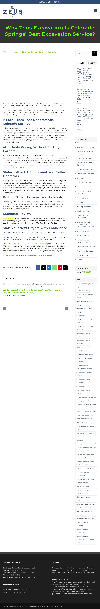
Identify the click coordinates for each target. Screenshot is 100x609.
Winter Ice (81, 260)
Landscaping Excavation (82, 216)
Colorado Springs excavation (82, 313)
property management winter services (85, 463)
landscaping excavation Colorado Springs (85, 427)
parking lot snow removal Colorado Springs (86, 449)
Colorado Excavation (35, 255)
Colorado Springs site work (84, 320)
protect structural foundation (83, 473)
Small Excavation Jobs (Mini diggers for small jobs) (88, 113)
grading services (84, 207)
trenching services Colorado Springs (83, 524)
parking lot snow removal (86, 444)
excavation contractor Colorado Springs (84, 380)
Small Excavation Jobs (86, 247)
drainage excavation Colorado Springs (84, 360)
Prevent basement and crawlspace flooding (85, 456)
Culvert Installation (85, 169)
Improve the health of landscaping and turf (84, 417)
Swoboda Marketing (39, 606)
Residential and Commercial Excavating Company (86, 224)
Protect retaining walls (85, 468)
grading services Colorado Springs (86, 406)
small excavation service (85, 504)
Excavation (81, 187)
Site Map (48, 606)
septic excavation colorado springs (84, 241)
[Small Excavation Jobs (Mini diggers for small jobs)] (79, 109)
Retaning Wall (83, 231)
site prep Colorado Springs (83, 498)
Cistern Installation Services (85, 153)
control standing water (85, 351)
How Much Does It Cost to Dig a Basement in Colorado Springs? (88, 73)
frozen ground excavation (86, 397)
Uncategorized (47, 255)
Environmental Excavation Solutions (84, 367)
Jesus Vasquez (9, 255)
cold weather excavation (85, 301)
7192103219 (86, 272)
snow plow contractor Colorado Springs (84, 513)
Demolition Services (85, 174)
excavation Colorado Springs (84, 373)
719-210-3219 (56, 2)
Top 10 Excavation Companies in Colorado (89, 92)
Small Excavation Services (86, 508)
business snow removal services (85, 296)
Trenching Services (85, 251)
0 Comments (21, 295)
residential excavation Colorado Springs (84, 491)
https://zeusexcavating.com (23, 577)
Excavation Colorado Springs (85, 192)
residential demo (82, 486)
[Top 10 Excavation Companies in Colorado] (79, 89)
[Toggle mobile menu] (95, 10)
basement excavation (86, 147)
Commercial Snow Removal (84, 164)
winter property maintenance (82, 530)
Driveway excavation (85, 182)
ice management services (86, 412)
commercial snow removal (83, 341)
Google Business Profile (59, 606)
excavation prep (82, 386)
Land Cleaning (83, 211)
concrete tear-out (83, 347)
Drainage (80, 178)
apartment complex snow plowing (86, 285)
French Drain (82, 198)
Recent (91, 63)
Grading (80, 202)
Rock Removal (83, 235)
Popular (81, 63)
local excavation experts (85, 433)
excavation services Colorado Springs (83, 391)
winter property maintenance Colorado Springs (85, 539)
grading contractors (83, 401)
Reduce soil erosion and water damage (85, 480)
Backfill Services (83, 143)
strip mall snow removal (85, 519)
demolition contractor (84, 355)
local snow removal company (83, 438)
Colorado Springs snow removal (85, 327)
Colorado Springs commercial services (84, 306)
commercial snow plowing (83, 334)
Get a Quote (39, 244)
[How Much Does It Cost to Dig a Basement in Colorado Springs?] (79, 68)
